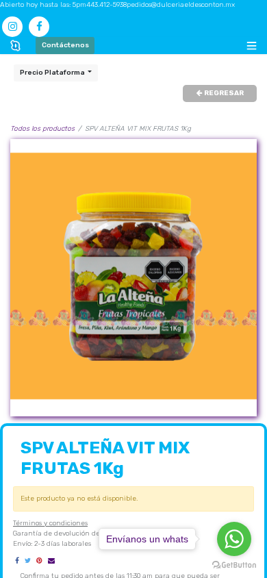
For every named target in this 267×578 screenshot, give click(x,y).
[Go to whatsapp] (234, 539)
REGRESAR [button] (223, 93)
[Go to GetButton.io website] (234, 564)
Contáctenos (65, 45)
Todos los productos (42, 129)
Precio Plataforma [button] (53, 72)
